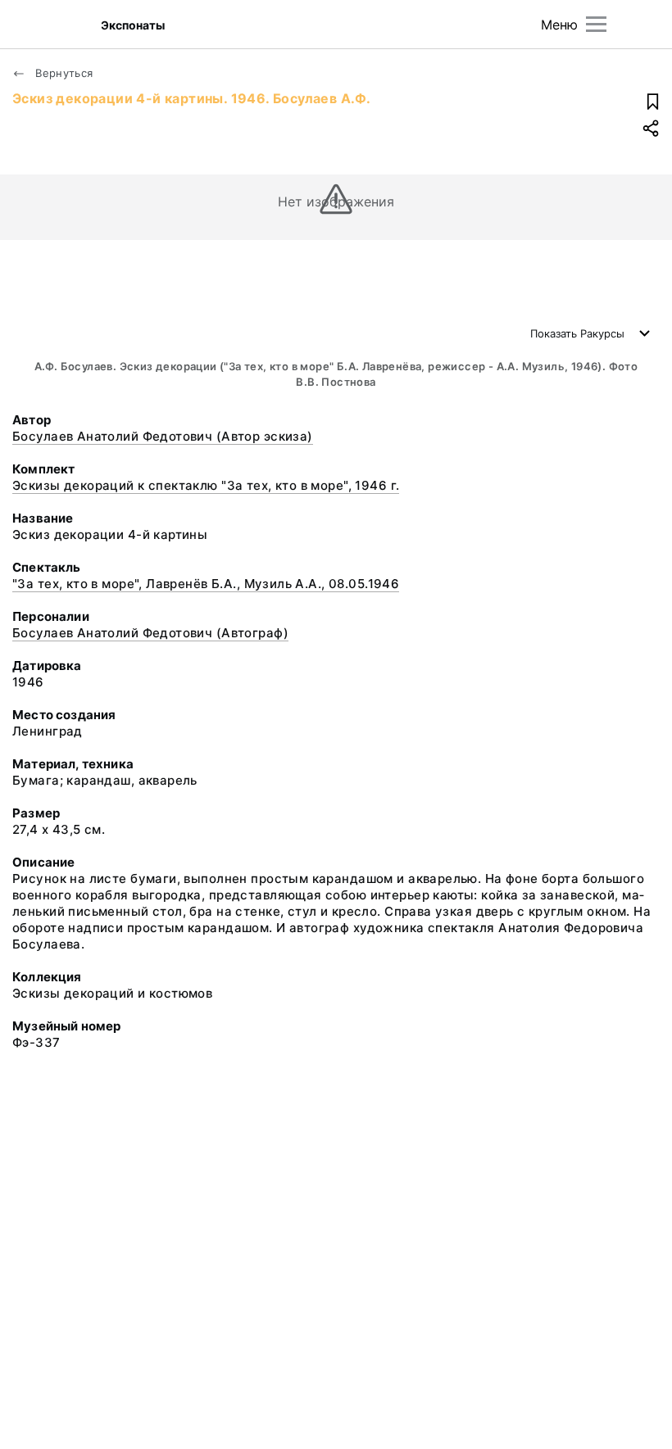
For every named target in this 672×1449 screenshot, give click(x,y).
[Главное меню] (596, 24)
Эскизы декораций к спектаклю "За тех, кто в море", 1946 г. (205, 485)
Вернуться (62, 72)
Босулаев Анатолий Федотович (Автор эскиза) (162, 436)
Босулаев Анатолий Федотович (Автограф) (150, 633)
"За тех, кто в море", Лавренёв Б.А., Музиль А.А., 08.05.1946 (205, 583)
